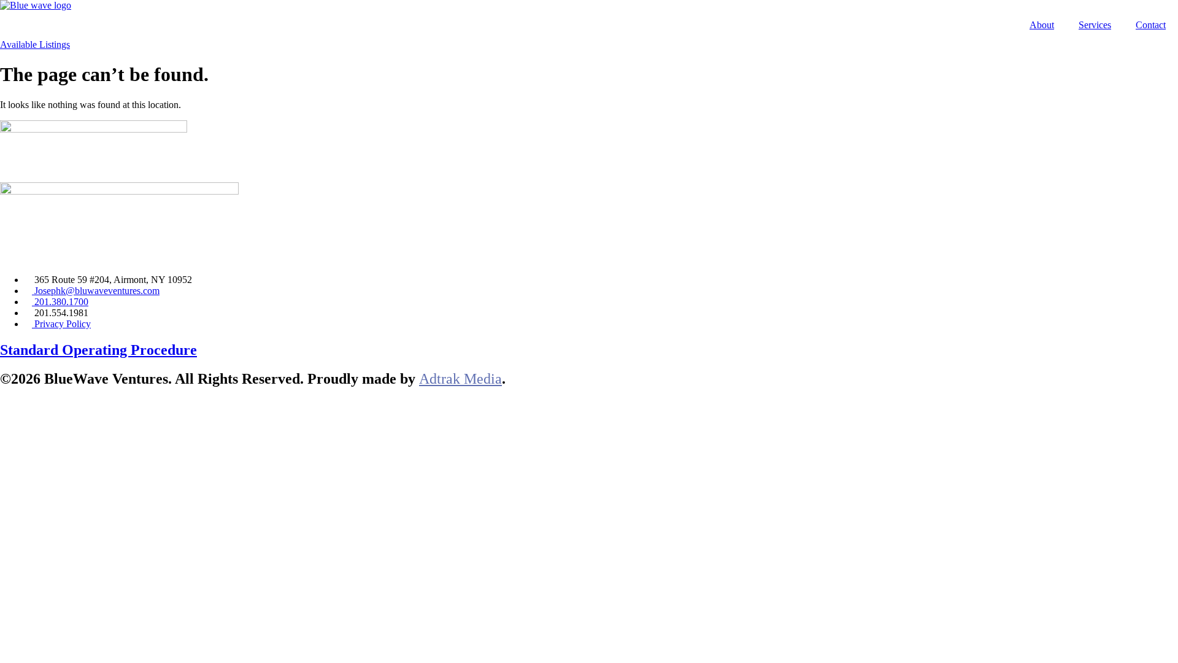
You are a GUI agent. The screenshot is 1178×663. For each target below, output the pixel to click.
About (1042, 25)
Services (1095, 25)
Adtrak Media (460, 379)
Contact (1151, 25)
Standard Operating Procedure (98, 350)
